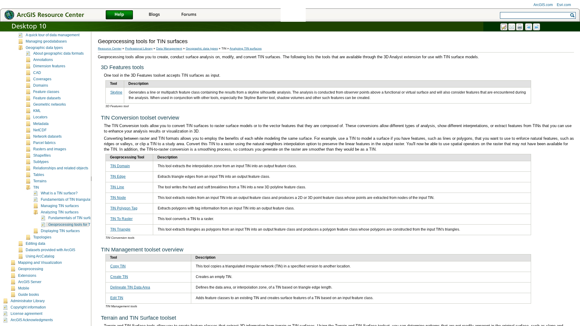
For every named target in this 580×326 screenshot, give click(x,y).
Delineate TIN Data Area (130, 287)
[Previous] (529, 27)
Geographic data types (44, 48)
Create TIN (119, 277)
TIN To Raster (121, 219)
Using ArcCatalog (40, 256)
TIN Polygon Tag (123, 208)
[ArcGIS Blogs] (154, 15)
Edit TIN (116, 298)
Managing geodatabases (46, 41)
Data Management (169, 48)
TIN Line (117, 187)
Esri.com (564, 5)
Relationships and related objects (60, 168)
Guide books (28, 294)
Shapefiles (42, 155)
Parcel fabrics (44, 143)
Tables (38, 175)
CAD (37, 73)
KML (37, 111)
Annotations (43, 60)
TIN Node (118, 198)
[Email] (512, 27)
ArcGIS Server (29, 282)
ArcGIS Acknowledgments (32, 320)
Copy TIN (118, 266)
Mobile (23, 288)
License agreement (26, 313)
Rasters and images (49, 149)
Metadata (41, 124)
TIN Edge (118, 176)
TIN (36, 187)
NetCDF (40, 130)
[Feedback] (504, 27)
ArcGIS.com (543, 5)
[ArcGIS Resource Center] (57, 14)
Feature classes (46, 92)
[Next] (537, 27)
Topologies (42, 237)
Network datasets (47, 136)
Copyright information (28, 307)
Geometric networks (49, 104)
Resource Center (109, 48)
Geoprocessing (30, 269)
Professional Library (139, 48)
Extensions (27, 275)
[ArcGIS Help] (119, 15)
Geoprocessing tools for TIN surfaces (78, 224)
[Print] (520, 27)
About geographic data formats (58, 53)
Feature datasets (47, 98)
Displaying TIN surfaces (60, 231)
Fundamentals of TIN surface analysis (79, 218)
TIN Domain (120, 166)
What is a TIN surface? (59, 193)
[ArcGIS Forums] (188, 15)
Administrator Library (28, 301)
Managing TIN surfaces (60, 206)
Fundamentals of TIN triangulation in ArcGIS (76, 199)
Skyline (116, 92)
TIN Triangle (120, 229)
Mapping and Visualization (40, 262)
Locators (40, 117)
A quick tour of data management (52, 35)
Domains (40, 85)
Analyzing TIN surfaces (60, 212)
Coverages (42, 79)
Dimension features (49, 66)
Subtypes (41, 162)
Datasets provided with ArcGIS (50, 250)
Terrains (40, 181)
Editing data (35, 243)
